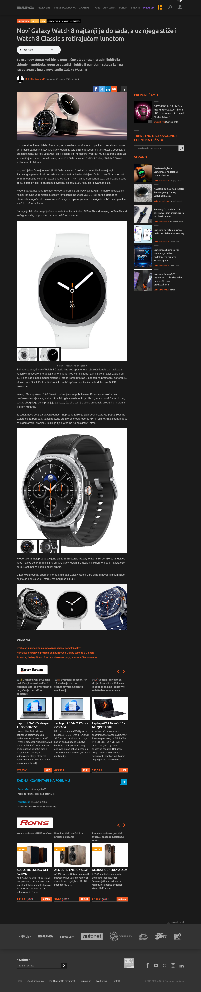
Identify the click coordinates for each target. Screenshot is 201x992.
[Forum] (25, 936)
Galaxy (43, 21)
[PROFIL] (179, 8)
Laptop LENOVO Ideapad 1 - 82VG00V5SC (33, 725)
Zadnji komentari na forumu (43, 781)
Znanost (85, 7)
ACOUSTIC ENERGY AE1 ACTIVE (32, 871)
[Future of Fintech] (178, 936)
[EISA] (129, 963)
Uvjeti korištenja (35, 981)
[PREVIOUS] (118, 671)
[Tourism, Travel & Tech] (160, 936)
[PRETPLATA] (64, 965)
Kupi (48, 770)
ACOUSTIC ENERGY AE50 (70, 870)
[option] (34, 725)
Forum (123, 7)
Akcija (46, 899)
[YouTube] (156, 966)
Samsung (35, 21)
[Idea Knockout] (143, 936)
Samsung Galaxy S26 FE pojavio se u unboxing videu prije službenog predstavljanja (168, 279)
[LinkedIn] (108, 89)
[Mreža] (67, 936)
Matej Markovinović (35, 79)
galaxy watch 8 (54, 21)
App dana (109, 7)
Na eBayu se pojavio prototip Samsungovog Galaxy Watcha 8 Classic (55, 652)
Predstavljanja (65, 7)
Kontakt (116, 981)
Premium (148, 7)
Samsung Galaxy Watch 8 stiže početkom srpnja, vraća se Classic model (57, 657)
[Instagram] (173, 966)
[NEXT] (124, 671)
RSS (19, 981)
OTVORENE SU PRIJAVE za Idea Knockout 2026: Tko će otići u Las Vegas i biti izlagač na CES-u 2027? (169, 111)
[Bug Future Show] (120, 936)
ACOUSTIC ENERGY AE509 (109, 870)
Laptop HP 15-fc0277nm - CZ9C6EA (71, 725)
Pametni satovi (23, 21)
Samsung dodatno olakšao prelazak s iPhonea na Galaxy (169, 232)
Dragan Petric (159, 121)
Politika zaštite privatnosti (62, 981)
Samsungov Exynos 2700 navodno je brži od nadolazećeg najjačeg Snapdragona (166, 255)
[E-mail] (114, 89)
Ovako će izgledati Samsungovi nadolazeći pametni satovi (49, 648)
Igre (97, 7)
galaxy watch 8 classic (71, 21)
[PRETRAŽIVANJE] (170, 8)
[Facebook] (96, 89)
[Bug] (46, 936)
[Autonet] (92, 936)
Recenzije (44, 7)
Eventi (135, 7)
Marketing (101, 981)
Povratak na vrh (177, 922)
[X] (164, 966)
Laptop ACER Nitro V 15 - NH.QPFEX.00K (108, 725)
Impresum (86, 981)
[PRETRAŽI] (181, 148)
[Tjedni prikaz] (160, 8)
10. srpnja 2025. (38, 789)
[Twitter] (102, 89)
